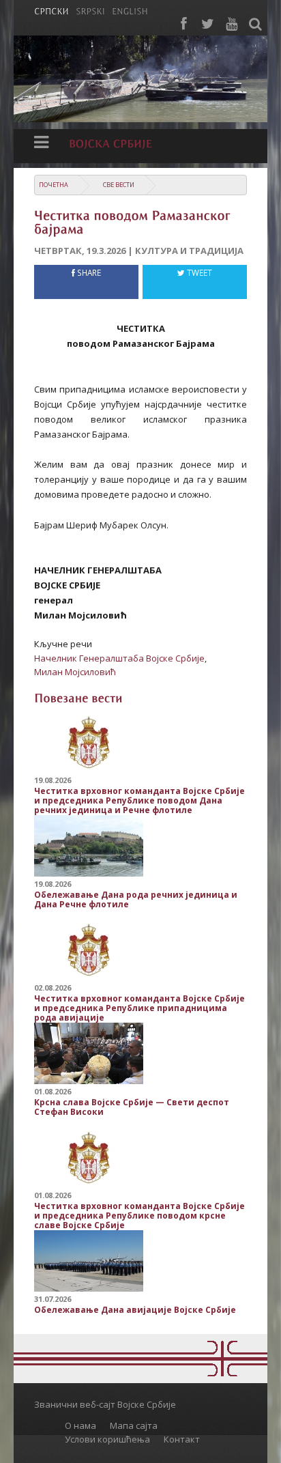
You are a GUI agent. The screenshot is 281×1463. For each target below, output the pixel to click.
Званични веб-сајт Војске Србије (105, 1404)
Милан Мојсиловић (75, 672)
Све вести (118, 184)
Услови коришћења (107, 1439)
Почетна (53, 184)
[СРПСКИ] (51, 10)
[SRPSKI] (90, 10)
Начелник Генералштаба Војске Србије (119, 658)
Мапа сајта (134, 1425)
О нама (80, 1425)
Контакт (182, 1439)
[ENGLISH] (130, 10)
